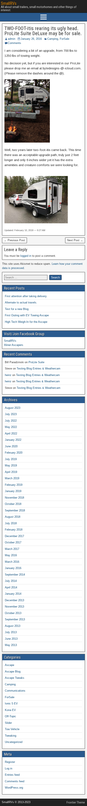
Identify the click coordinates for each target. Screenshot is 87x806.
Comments (14, 43)
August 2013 (12, 625)
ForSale (64, 38)
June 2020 (11, 446)
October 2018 (13, 504)
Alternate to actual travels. (21, 302)
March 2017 (12, 549)
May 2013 (11, 645)
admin (11, 38)
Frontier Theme (76, 802)
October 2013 (13, 613)
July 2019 (11, 459)
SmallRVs (8, 3)
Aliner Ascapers (13, 345)
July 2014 (11, 580)
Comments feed (14, 781)
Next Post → (75, 240)
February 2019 (13, 484)
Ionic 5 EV (11, 703)
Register (10, 762)
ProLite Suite (36, 362)
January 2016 (13, 568)
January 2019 (13, 491)
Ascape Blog (12, 671)
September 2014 (15, 574)
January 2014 (13, 593)
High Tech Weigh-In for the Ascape (26, 321)
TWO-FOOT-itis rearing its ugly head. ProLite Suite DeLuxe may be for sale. (43, 30)
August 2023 (12, 407)
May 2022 (11, 427)
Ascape (9, 665)
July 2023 (11, 414)
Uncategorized (13, 742)
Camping (52, 38)
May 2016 (11, 555)
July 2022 (11, 420)
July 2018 (11, 523)
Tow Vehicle (12, 729)
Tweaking (10, 735)
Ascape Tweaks (14, 677)
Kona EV (10, 710)
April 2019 (11, 472)
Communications (15, 690)
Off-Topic (10, 716)
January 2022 (13, 439)
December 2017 (14, 536)
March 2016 (12, 561)
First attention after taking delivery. (26, 296)
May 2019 (11, 465)
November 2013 (14, 606)
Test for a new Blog (17, 309)
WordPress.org (14, 787)
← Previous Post (14, 240)
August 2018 (12, 516)
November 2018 (14, 497)
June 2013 (11, 638)
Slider (8, 722)
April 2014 (11, 587)
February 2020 (13, 452)
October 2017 (13, 542)
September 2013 (15, 619)
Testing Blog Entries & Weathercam (38, 368)
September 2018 (15, 510)
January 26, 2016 (31, 38)
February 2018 (13, 529)
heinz (8, 375)
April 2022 (11, 433)
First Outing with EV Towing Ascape (27, 315)
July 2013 (11, 632)
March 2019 (12, 478)
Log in (8, 768)
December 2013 (14, 600)
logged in (25, 255)
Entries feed (12, 774)
